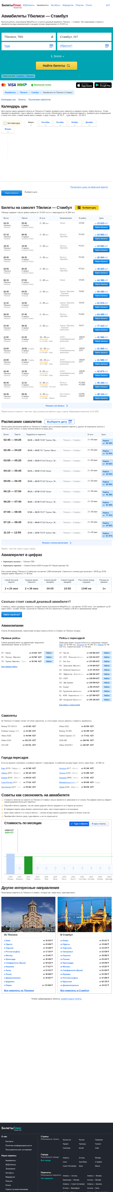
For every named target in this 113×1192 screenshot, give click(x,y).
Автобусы (10, 1173)
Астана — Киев (93, 1188)
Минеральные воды (67, 782)
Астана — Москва (94, 1180)
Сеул (65, 1162)
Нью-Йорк (83, 1162)
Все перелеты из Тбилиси (19, 990)
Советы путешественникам (17, 1189)
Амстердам (6, 787)
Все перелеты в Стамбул (74, 990)
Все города (46, 1160)
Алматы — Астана (70, 1176)
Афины (101, 645)
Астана (82, 1158)
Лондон (62, 773)
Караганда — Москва (71, 1180)
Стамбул (98, 1162)
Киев (81, 1166)
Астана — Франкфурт (71, 1188)
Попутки (9, 1181)
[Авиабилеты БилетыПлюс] (11, 1130)
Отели (8, 1185)
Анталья (80, 645)
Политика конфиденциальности (19, 1145)
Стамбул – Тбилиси (25, 76)
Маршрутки (10, 1177)
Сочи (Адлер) (7, 782)
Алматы (66, 1158)
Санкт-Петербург (69, 1166)
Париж (62, 787)
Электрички (10, 1169)
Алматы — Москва (94, 1176)
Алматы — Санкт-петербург (74, 1184)
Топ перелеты (47, 1178)
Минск (97, 1166)
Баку (61, 645)
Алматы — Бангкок (94, 1184)
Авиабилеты (11, 1160)
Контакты (9, 1141)
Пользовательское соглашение (19, 1150)
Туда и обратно (81, 824)
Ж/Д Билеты (11, 1165)
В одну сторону (99, 824)
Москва (98, 1158)
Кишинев (63, 778)
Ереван (4, 778)
